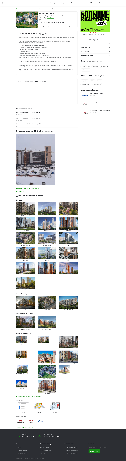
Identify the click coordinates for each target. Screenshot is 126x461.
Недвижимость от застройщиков (36, 458)
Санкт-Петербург (85, 47)
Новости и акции (75, 3)
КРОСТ (92, 81)
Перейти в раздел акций (24, 427)
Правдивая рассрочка (96, 102)
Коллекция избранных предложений (100, 110)
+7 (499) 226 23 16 (28, 436)
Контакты (20, 447)
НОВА (83, 66)
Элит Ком (99, 81)
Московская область (86, 51)
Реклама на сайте (22, 450)
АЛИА (89, 66)
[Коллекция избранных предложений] (84, 112)
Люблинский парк (86, 70)
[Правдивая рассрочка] (84, 104)
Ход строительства (45, 450)
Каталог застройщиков (72, 450)
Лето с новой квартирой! (96, 93)
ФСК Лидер (50, 18)
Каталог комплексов (71, 447)
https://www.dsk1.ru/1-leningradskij (54, 22)
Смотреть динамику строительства (26, 188)
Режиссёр (95, 66)
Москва (82, 44)
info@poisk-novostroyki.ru (52, 436)
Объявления (93, 3)
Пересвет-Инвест (96, 84)
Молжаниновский (36, 8)
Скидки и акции (44, 447)
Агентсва (86, 3)
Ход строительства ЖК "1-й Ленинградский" (28, 112)
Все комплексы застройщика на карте (27, 396)
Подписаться (94, 451)
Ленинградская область (86, 55)
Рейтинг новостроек (71, 453)
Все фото (19, 191)
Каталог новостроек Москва (23, 8)
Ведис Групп (85, 81)
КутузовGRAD (104, 66)
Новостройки (54, 3)
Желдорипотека (85, 84)
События (101, 3)
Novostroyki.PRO (22, 453)
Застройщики (64, 3)
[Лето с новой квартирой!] (84, 95)
